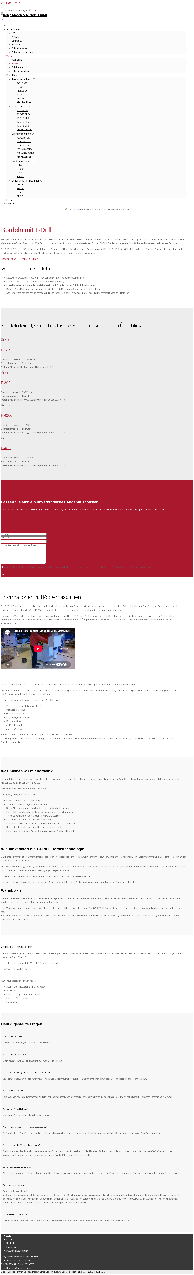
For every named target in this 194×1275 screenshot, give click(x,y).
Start (8, 1235)
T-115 (19, 94)
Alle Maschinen (24, 102)
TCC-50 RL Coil (24, 122)
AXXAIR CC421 (24, 145)
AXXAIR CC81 (23, 138)
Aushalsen (17, 60)
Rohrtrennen (18, 67)
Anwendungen (13, 29)
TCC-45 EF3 (23, 126)
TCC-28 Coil (22, 110)
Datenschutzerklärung (17, 1251)
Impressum (11, 1247)
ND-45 (20, 192)
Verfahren (11, 56)
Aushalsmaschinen (22, 79)
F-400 (20, 173)
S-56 (19, 87)
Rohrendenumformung (23, 71)
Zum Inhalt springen (10, 3)
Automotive (17, 37)
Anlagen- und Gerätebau (23, 52)
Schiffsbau (17, 41)
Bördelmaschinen (21, 161)
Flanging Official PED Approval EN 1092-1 (21, 259)
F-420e (20, 176)
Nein (84, 1272)
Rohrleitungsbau (19, 48)
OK (79, 1272)
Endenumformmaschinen (25, 180)
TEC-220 (21, 98)
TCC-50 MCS (23, 118)
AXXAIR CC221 (24, 141)
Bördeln (15, 63)
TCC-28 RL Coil (24, 114)
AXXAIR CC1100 (25, 149)
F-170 (20, 165)
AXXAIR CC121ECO (26, 153)
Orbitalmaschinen (21, 133)
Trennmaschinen (21, 106)
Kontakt (10, 204)
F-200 (20, 169)
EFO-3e (21, 196)
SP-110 (20, 185)
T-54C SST (22, 83)
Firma (9, 200)
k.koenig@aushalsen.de (18, 1268)
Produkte (10, 75)
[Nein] (107, 1272)
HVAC (14, 33)
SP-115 (20, 188)
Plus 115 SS (22, 91)
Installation (17, 44)
